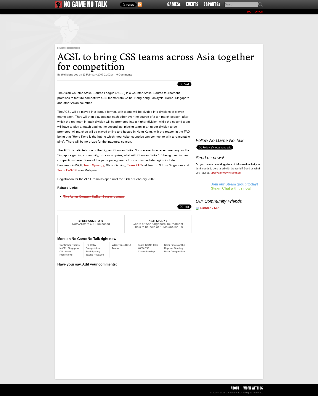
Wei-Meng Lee (69, 74)
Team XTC (134, 165)
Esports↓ (212, 4)
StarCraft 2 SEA (209, 207)
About (235, 388)
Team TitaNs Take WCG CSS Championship (148, 248)
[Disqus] (124, 321)
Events (192, 4)
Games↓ (174, 4)
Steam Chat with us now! (231, 188)
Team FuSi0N (67, 170)
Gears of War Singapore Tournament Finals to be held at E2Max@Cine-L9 (158, 225)
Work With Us (253, 388)
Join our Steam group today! (234, 184)
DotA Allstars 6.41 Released (91, 223)
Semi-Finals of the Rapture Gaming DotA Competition (174, 248)
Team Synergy (94, 165)
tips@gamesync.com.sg (226, 172)
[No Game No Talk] (58, 6)
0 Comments (124, 74)
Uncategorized (68, 48)
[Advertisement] (159, 28)
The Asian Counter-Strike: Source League (94, 196)
